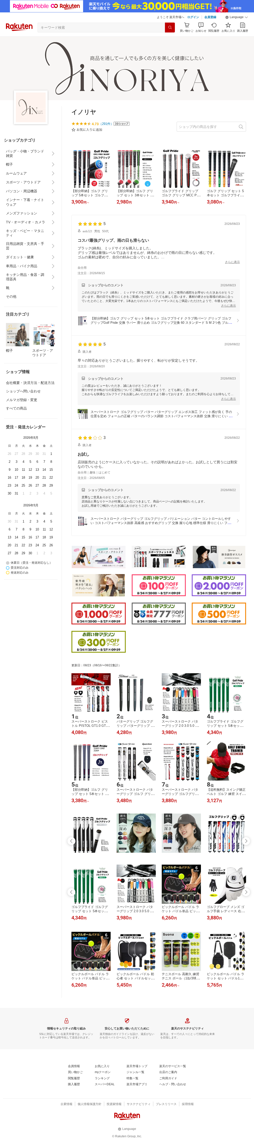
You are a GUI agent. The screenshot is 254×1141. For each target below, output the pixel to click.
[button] (236, 17)
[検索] (170, 27)
